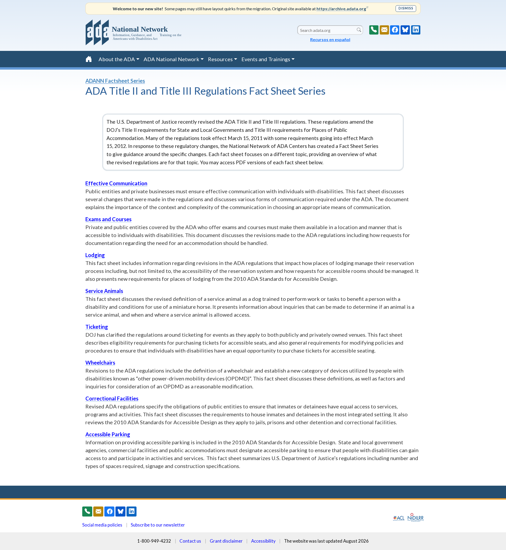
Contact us (190, 541)
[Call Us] (373, 30)
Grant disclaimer (226, 541)
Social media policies (102, 525)
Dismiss (405, 8)
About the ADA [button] (117, 59)
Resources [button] (220, 59)
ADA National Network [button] (171, 59)
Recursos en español (330, 39)
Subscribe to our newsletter (158, 525)
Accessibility (263, 541)
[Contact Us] (384, 30)
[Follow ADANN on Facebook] (394, 30)
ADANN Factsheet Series (115, 81)
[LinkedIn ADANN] (415, 30)
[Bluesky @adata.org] (405, 30)
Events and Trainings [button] (265, 59)
